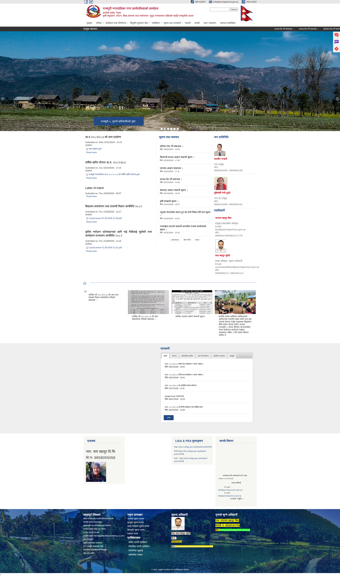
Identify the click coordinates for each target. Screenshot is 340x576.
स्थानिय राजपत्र (219, 356)
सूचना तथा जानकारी (172, 23)
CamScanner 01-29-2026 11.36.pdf (105, 218)
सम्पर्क (197, 23)
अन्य (168, 417)
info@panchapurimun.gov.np (230, 490)
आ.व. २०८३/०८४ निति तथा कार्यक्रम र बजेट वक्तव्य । (184, 364)
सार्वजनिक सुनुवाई (135, 550)
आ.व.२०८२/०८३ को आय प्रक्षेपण (103, 137)
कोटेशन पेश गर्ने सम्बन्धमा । (311, 29)
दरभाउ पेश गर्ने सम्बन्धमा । (262, 29)
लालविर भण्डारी (220, 159)
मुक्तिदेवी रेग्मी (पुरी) (222, 192)
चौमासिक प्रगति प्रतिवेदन (139, 546)
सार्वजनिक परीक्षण (135, 555)
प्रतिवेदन (156, 23)
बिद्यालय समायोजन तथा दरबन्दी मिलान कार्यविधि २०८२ (113, 206)
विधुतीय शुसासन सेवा (139, 23)
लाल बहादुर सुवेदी (222, 255)
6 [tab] (178, 129)
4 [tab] (171, 129)
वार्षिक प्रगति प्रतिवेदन (137, 542)
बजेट (165, 356)
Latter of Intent (94, 188)
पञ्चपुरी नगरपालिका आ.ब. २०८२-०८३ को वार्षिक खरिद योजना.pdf (114, 174)
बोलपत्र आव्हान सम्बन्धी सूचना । (174, 190)
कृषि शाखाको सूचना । (169, 201)
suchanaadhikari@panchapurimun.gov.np (194, 546)
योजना (174, 356)
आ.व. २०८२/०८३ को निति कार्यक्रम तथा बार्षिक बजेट (184, 407)
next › (197, 240)
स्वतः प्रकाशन (210, 23)
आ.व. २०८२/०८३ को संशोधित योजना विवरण (181, 385)
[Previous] (2, 98)
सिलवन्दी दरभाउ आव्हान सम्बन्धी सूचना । (177, 157)
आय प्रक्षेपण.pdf (95, 149)
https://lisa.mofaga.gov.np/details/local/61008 (193, 447)
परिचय (99, 23)
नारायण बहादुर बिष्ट (223, 218)
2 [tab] (165, 129)
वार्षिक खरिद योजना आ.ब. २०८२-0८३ (105, 162)
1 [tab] (162, 129)
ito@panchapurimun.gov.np (229, 496)
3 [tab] (168, 129)
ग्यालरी (187, 23)
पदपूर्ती (232, 356)
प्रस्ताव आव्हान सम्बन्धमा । (171, 168)
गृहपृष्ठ (89, 23)
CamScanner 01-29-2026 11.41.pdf (105, 247)
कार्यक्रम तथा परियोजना (116, 23)
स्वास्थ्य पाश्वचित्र (227, 23)
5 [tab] (174, 129)
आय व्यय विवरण (203, 356)
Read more (91, 152)
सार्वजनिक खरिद (187, 356)
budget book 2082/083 (174, 396)
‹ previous (175, 240)
